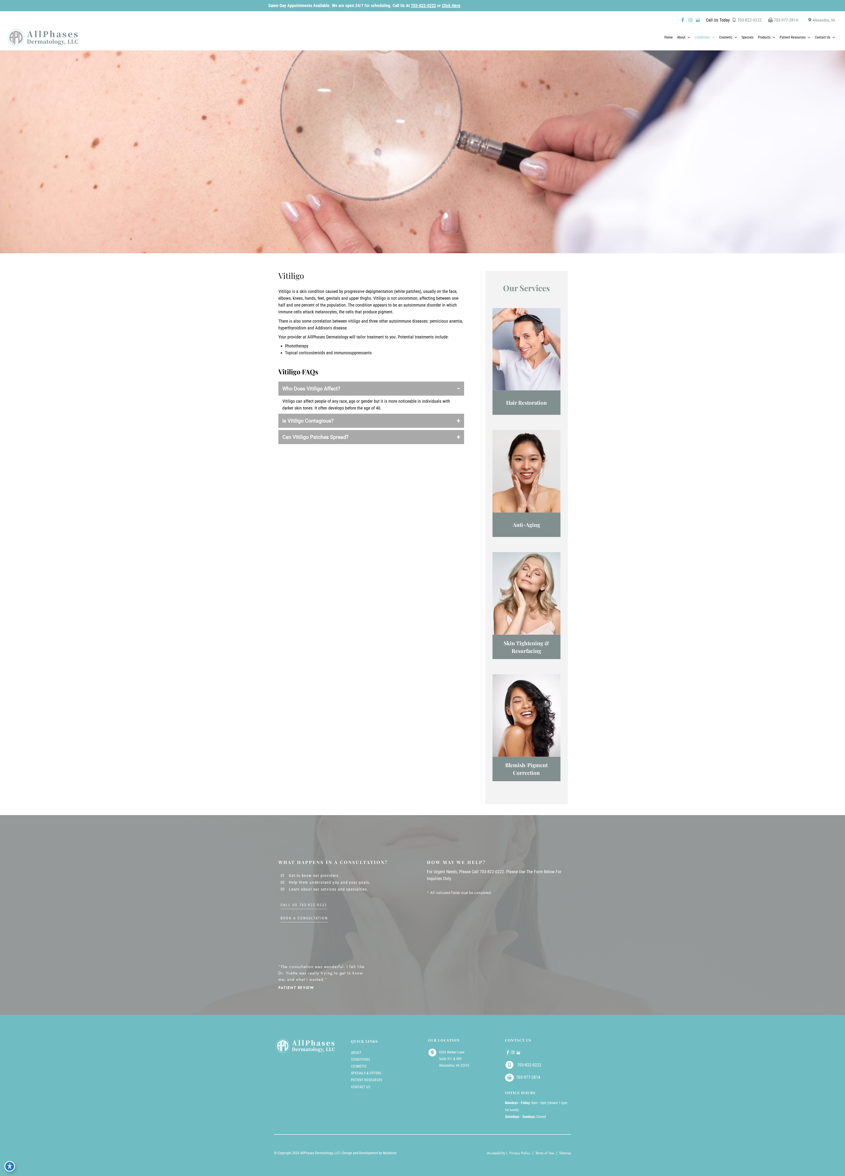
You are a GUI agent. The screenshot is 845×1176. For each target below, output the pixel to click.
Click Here (250, 5)
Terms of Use (544, 1153)
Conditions (360, 1059)
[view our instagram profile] (690, 20)
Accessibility (496, 1153)
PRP (526, 348)
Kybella (526, 485)
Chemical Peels (526, 719)
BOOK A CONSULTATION (304, 918)
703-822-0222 (222, 5)
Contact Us (360, 1087)
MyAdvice (390, 1153)
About (356, 1053)
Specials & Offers (366, 1073)
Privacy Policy (519, 1153)
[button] (687, 37)
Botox (526, 475)
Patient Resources (366, 1080)
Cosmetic (359, 1066)
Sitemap (564, 1153)
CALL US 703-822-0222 (304, 905)
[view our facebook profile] (682, 20)
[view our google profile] (697, 20)
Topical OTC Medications (526, 358)
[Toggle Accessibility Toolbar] (9, 1166)
